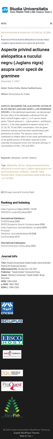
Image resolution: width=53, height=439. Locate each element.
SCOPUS (5, 221)
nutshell (34, 172)
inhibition (24, 172)
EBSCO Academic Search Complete (17, 224)
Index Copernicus (9, 209)
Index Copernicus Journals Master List (18, 227)
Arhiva (21, 165)
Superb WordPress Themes (26, 433)
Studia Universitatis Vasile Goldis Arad (32, 175)
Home (4, 32)
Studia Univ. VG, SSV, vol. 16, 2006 (35, 32)
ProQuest (5, 230)
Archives (13, 32)
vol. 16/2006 (7, 178)
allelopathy (12, 165)
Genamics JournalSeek (12, 233)
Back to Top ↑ (26, 436)
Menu (4, 23)
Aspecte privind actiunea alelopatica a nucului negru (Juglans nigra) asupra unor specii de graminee (26, 168)
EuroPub (5, 237)
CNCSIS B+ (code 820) (11, 212)
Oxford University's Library (13, 246)
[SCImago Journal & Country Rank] (17, 192)
